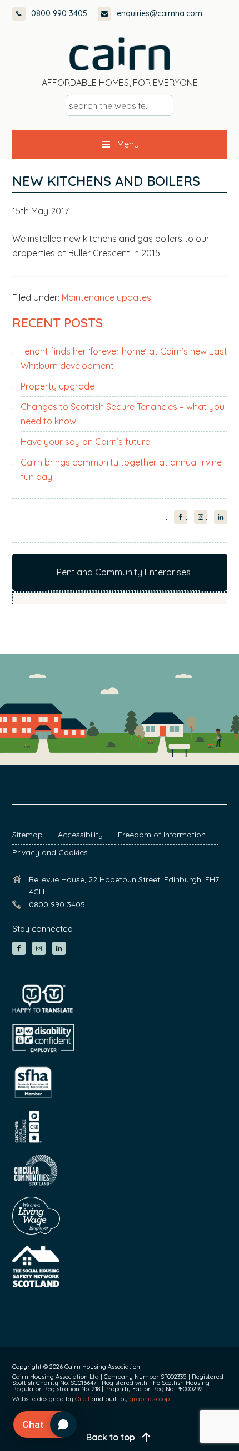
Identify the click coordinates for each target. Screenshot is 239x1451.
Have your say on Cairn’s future (85, 441)
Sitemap (27, 835)
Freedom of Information (162, 835)
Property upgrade (57, 386)
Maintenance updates (106, 297)
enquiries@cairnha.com (159, 13)
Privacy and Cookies (50, 852)
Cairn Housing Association (119, 53)
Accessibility (80, 835)
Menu (128, 144)
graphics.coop (150, 1399)
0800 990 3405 (59, 13)
